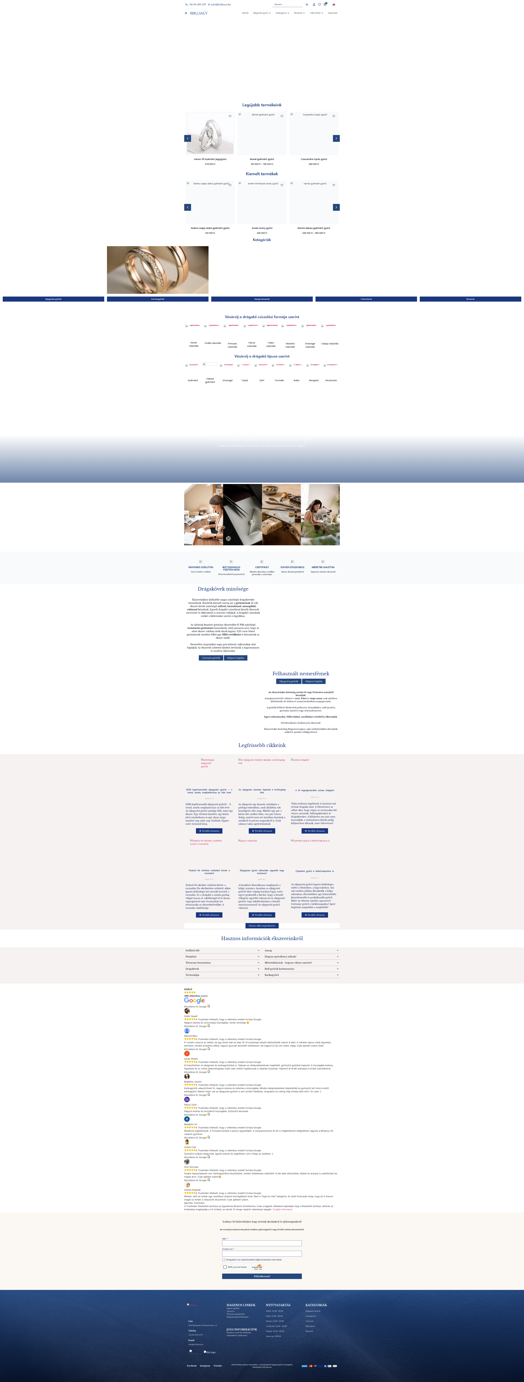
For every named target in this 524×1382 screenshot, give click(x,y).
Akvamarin (331, 380)
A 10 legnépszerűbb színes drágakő (314, 790)
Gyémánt (193, 380)
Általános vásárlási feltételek (239, 1332)
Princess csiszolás (232, 345)
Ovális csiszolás (213, 343)
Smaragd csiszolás (310, 345)
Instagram (205, 1366)
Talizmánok (310, 1326)
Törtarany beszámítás (236, 1314)
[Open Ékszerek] (304, 13)
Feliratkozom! (262, 1276)
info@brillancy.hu (195, 1344)
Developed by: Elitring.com (262, 1367)
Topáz (244, 380)
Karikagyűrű (311, 1316)
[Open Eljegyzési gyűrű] (270, 13)
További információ (283, 1209)
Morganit (314, 380)
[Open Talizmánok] (322, 13)
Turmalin (279, 380)
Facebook (191, 1366)
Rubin (297, 380)
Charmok (309, 1321)
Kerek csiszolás (193, 344)
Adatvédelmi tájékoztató (237, 1335)
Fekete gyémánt (210, 380)
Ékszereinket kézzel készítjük (262, 427)
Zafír (261, 380)
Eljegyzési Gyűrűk (313, 1311)
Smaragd (227, 380)
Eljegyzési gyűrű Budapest (237, 1317)
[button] (336, 138)
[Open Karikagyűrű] (288, 13)
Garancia (230, 1311)
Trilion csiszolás (271, 344)
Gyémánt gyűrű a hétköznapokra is (315, 871)
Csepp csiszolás (329, 343)
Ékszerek (309, 1331)
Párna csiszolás (252, 344)
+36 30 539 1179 (195, 1335)
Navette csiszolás (290, 345)
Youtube (218, 1366)
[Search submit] (307, 4)
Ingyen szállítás (233, 1308)
